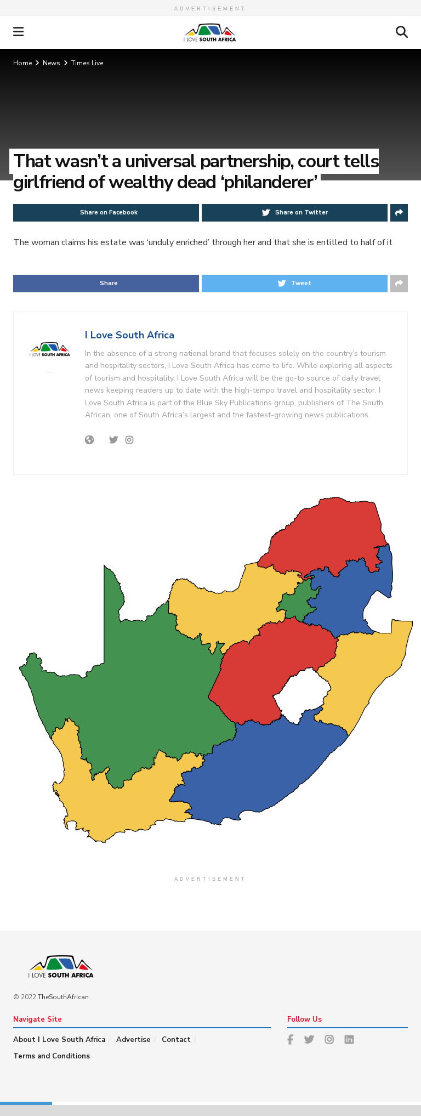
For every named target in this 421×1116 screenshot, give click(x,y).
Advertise (133, 1040)
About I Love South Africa (59, 1040)
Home (22, 63)
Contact (176, 1040)
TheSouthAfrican (63, 997)
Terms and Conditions (51, 1056)
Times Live (87, 63)
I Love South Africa (129, 335)
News (51, 63)
